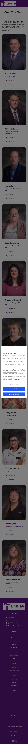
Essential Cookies (14, 388)
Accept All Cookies (14, 394)
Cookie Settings (14, 384)
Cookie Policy (16, 379)
